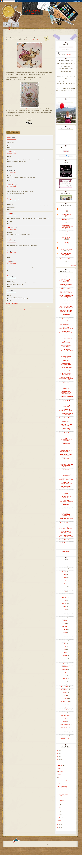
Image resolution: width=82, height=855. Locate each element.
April (59, 811)
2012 (58, 759)
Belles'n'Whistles (65, 686)
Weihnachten (65, 568)
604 (66, 285)
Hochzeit (65, 652)
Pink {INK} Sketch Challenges (66, 417)
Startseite (30, 306)
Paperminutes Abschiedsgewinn (66, 324)
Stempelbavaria (11, 199)
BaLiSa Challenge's (66, 391)
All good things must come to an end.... (66, 501)
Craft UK (65, 609)
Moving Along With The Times (66, 302)
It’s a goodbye (66, 487)
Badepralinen (65, 666)
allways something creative (66, 454)
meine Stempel (65, 551)
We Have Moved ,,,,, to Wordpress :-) (66, 528)
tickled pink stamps (65, 701)
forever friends (65, 698)
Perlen (65, 646)
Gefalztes (65, 620)
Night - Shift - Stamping (66, 279)
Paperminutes (66, 323)
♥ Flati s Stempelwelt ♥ (66, 237)
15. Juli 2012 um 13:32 (11, 215)
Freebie (65, 721)
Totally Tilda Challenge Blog (66, 535)
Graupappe (64, 629)
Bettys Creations (65, 689)
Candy (65, 635)
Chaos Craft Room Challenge (66, 539)
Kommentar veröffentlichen (12, 303)
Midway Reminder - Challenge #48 (66, 536)
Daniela (9, 137)
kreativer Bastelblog (24, 108)
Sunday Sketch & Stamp (66, 478)
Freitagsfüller (65, 638)
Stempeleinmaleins (66, 331)
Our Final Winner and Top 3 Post (66, 338)
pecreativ (66, 231)
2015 (58, 750)
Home (7, 24)
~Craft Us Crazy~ (66, 355)
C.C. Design (65, 704)
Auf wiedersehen (66, 455)
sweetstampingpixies (66, 531)
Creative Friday (66, 274)
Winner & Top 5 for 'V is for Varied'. (66, 410)
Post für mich (65, 612)
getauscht (65, 681)
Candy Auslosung (66, 238)
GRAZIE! (66, 215)
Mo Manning (65, 669)
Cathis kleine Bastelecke (66, 258)
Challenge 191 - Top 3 (66, 303)
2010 (58, 827)
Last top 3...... (66, 466)
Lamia (9, 262)
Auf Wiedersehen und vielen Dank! (66, 383)
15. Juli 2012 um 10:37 (11, 186)
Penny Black (65, 597)
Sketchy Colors (66, 428)
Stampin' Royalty (66, 405)
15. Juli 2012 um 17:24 (11, 241)
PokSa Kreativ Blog (66, 248)
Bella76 (9, 213)
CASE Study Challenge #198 (66, 483)
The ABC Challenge (66, 409)
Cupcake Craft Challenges (66, 522)
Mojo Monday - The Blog (66, 400)
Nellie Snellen (65, 658)
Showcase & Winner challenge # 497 (66, 328)
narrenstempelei (66, 225)
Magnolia (65, 574)
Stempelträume (66, 449)
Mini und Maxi (66, 209)
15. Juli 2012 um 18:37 (11, 263)
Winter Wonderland (66, 337)
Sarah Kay (65, 678)
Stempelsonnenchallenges (66, 373)
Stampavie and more (66, 387)
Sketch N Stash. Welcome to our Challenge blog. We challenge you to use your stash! (66, 464)
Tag (65, 661)
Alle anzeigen (73, 265)
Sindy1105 (10, 185)
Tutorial (65, 695)
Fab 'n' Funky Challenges (66, 306)
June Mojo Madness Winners (66, 402)
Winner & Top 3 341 (66, 414)
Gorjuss (65, 632)
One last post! (66, 346)
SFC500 (66, 210)
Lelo (65, 623)
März (59, 814)
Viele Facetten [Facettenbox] (66, 249)
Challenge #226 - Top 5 (66, 370)
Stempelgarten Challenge (66, 341)
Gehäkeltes (64, 577)
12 (47, 38)
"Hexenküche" (65, 626)
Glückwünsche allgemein (65, 724)
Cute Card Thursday (66, 345)
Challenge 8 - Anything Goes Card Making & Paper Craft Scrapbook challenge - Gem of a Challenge (66, 291)
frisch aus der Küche (65, 738)
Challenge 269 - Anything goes (66, 470)
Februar (59, 817)
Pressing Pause (66, 406)
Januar (59, 820)
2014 (58, 753)
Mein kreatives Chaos (32, 12)
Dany (8, 276)
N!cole (9, 151)
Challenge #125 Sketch (66, 459)
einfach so (64, 614)
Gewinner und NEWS (66, 515)
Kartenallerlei (66, 458)
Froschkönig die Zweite (66, 243)
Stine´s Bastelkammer (66, 253)
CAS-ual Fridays (66, 363)
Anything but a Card (66, 475)
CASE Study (66, 482)
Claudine (9, 240)
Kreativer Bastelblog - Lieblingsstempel (20, 38)
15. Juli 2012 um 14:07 (11, 229)
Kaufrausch (65, 692)
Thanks (66, 220)
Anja (8, 290)
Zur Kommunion (66, 259)
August (59, 774)
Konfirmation (65, 655)
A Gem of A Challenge (66, 288)
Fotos (65, 617)
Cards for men (66, 500)
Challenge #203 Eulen (66, 425)
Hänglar (65, 707)
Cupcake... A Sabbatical (66, 524)
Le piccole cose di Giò (66, 214)
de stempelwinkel (65, 735)
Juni (59, 804)
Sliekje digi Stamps (66, 219)
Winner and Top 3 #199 (66, 397)
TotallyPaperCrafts (66, 490)
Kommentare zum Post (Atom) (18, 309)
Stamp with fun (66, 504)
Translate (70, 54)
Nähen (64, 600)
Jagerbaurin (10, 227)
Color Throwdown (66, 314)
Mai (59, 807)
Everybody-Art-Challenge (66, 284)
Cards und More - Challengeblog (66, 396)
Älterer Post (48, 306)
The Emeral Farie (65, 715)
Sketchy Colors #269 (66, 429)
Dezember (60, 762)
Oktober (59, 768)
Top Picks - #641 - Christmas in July (66, 307)
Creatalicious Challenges (66, 310)
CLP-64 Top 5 (66, 497)
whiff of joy (38, 39)
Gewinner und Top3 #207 (66, 374)
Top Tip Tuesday (66, 443)
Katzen (65, 643)
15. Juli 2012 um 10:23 (11, 172)
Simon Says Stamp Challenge (66, 527)
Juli (58, 777)
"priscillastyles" (66, 360)
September (60, 771)
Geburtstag (30, 39)
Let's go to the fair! (66, 519)
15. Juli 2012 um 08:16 (11, 138)
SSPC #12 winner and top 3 (66, 532)
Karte (34, 39)
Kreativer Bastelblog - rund (64, 780)
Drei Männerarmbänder (63, 791)
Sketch (64, 606)
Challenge (64, 566)
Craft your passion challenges (66, 413)
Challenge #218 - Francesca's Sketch (66, 479)
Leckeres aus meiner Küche (65, 709)
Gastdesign (65, 640)
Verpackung (65, 594)
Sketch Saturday (66, 318)
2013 (58, 756)
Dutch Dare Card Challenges (66, 508)
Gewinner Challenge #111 (66, 342)
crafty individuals (65, 732)
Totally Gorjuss (66, 469)
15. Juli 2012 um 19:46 (11, 277)
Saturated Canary (65, 727)
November (60, 765)
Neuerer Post (11, 306)
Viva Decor (64, 603)
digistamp (65, 663)
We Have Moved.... (66, 510)
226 (66, 505)
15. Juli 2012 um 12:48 (11, 200)
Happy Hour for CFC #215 (66, 364)
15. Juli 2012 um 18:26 (11, 252)
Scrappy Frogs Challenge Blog (66, 518)
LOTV (65, 580)
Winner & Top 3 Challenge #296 (66, 311)
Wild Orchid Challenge (66, 486)
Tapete (65, 712)
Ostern (65, 675)
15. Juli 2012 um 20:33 (11, 292)
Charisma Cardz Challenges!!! (66, 474)
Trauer (65, 718)
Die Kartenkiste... (66, 232)
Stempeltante (66, 242)
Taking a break (66, 388)
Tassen (65, 730)
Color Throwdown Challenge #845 (66, 315)
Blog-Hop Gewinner (62, 783)
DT (26, 39)
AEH (65, 684)
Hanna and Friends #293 (66, 254)
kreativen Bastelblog (31, 71)
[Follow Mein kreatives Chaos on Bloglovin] (66, 156)
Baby (65, 649)
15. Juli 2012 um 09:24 (11, 153)
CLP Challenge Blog (66, 496)
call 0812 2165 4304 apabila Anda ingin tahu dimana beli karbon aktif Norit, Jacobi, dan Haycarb (66, 420)
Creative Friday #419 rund (66, 276)
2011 (58, 824)
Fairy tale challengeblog (66, 377)
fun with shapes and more (66, 424)
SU (65, 583)
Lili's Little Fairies (66, 349)
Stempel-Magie (66, 382)
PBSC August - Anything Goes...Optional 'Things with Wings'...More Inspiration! (66, 297)
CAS (65, 591)
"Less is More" (66, 327)
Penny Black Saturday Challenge (66, 295)
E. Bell (65, 672)
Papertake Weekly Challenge (66, 432)
